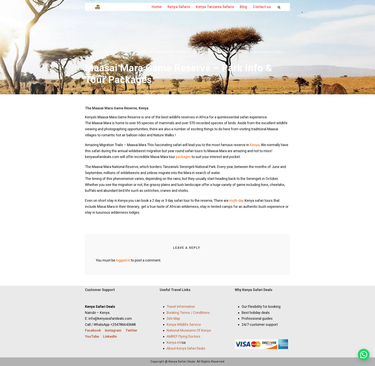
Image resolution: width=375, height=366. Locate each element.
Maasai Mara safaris (271, 52)
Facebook (93, 330)
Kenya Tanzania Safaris (215, 7)
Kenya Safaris (179, 7)
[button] (364, 355)
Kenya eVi (174, 342)
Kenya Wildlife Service (184, 324)
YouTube (92, 336)
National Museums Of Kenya (189, 330)
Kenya (254, 145)
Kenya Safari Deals (101, 52)
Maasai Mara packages (245, 52)
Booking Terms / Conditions (188, 313)
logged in (123, 260)
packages (183, 157)
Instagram (113, 330)
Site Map (173, 318)
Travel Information (181, 306)
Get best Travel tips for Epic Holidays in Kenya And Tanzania (155, 52)
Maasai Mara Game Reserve (215, 52)
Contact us (262, 7)
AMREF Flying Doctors (183, 336)
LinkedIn (110, 336)
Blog (243, 7)
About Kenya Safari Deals (186, 348)
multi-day (236, 200)
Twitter (131, 330)
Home (157, 7)
